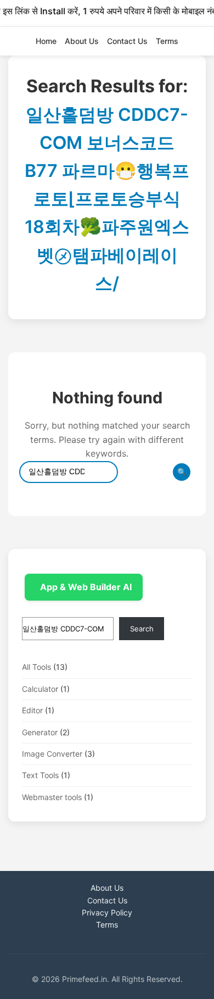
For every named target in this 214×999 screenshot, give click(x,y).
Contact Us (127, 41)
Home (46, 41)
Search (142, 628)
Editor (32, 710)
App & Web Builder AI (86, 586)
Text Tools (40, 775)
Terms (167, 41)
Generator (40, 732)
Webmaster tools (52, 797)
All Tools (36, 666)
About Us (82, 41)
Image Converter (52, 753)
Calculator (40, 688)
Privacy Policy (107, 912)
